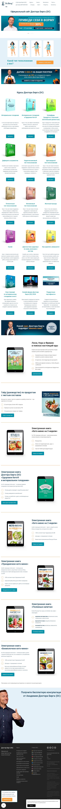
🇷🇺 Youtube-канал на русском (37, 766)
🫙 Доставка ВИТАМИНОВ (37, 752)
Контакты (53, 4)
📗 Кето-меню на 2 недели (37, 758)
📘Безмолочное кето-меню (37, 762)
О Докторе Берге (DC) (21, 2)
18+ (4, 6)
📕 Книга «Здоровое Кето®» (37, 756)
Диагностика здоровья (30, 247)
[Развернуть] (3, 805)
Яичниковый (30, 204)
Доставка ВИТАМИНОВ (21, 4)
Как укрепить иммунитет (51, 247)
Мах (48, 757)
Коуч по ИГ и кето (19, 756)
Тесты (53, 2)
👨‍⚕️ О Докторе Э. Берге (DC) (37, 750)
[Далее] (59, 23)
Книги (37, 2)
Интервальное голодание (10, 115)
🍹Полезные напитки (36, 764)
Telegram (48, 758)
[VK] (50, 748)
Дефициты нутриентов (10, 160)
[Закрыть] (59, 800)
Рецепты (45, 4)
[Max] (55, 748)
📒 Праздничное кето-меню (37, 760)
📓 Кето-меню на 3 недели (37, 754)
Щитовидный (50, 160)
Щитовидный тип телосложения (22, 761)
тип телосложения (30, 163)
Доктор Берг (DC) (7, 748)
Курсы (31, 2)
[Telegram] (48, 748)
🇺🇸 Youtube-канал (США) (36, 768)
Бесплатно (45, 2)
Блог (38, 4)
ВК (47, 755)
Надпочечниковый (30, 160)
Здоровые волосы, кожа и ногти (22, 767)
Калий (10, 247)
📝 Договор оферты (36, 770)
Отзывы (32, 4)
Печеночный (10, 204)
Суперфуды (51, 115)
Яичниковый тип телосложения (22, 763)
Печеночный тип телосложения (22, 765)
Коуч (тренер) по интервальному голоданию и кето (10, 294)
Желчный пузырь (51, 204)
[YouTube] (53, 748)
